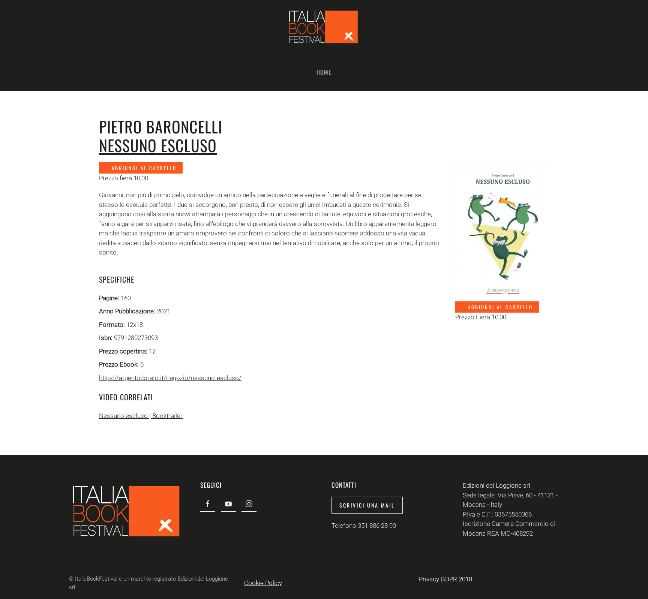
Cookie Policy (263, 583)
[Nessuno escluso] (502, 231)
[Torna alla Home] (324, 26)
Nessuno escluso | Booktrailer (141, 415)
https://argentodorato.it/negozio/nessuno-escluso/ (170, 378)
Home (324, 71)
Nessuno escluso (158, 145)
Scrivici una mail (367, 505)
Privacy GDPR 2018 (445, 579)
